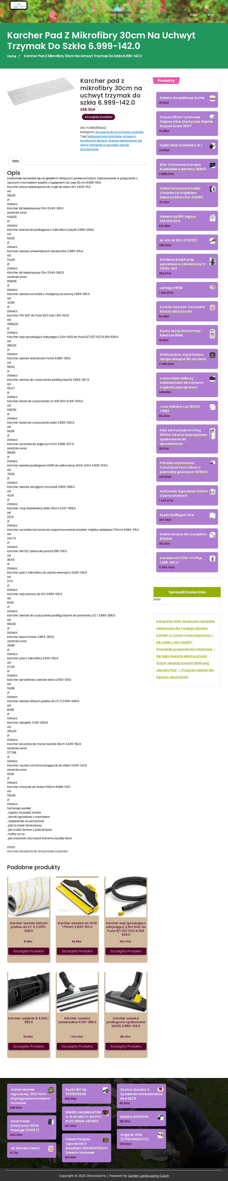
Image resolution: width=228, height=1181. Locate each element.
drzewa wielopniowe (122, 141)
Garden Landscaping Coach (148, 1176)
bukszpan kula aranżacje (104, 136)
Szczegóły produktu (98, 117)
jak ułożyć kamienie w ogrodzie (111, 143)
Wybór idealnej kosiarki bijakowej (182, 663)
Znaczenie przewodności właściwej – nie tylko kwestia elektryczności (185, 652)
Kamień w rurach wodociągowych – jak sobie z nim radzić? (185, 638)
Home (11, 56)
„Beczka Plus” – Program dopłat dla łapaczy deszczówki (185, 673)
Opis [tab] (15, 161)
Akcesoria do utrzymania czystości (119, 132)
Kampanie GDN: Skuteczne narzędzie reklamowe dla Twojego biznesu (185, 624)
